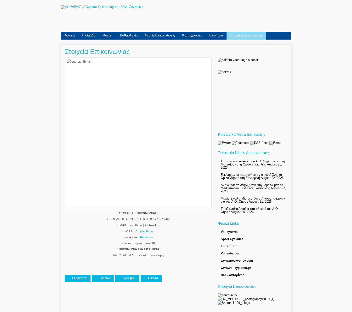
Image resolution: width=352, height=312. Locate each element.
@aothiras (147, 231)
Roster (108, 35)
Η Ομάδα (89, 35)
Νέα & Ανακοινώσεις (160, 35)
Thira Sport (229, 246)
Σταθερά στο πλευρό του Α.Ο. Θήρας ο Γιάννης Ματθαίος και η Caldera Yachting (253, 162)
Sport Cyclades (232, 239)
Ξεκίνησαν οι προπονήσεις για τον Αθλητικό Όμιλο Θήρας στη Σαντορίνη (251, 176)
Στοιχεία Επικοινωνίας (246, 35)
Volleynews (229, 232)
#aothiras (146, 237)
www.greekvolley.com (237, 260)
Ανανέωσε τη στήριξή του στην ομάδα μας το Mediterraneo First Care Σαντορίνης (252, 186)
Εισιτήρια (216, 35)
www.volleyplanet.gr (236, 268)
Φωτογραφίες (192, 35)
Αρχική (70, 35)
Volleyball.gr (230, 253)
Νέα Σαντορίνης (232, 275)
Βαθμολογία (129, 35)
